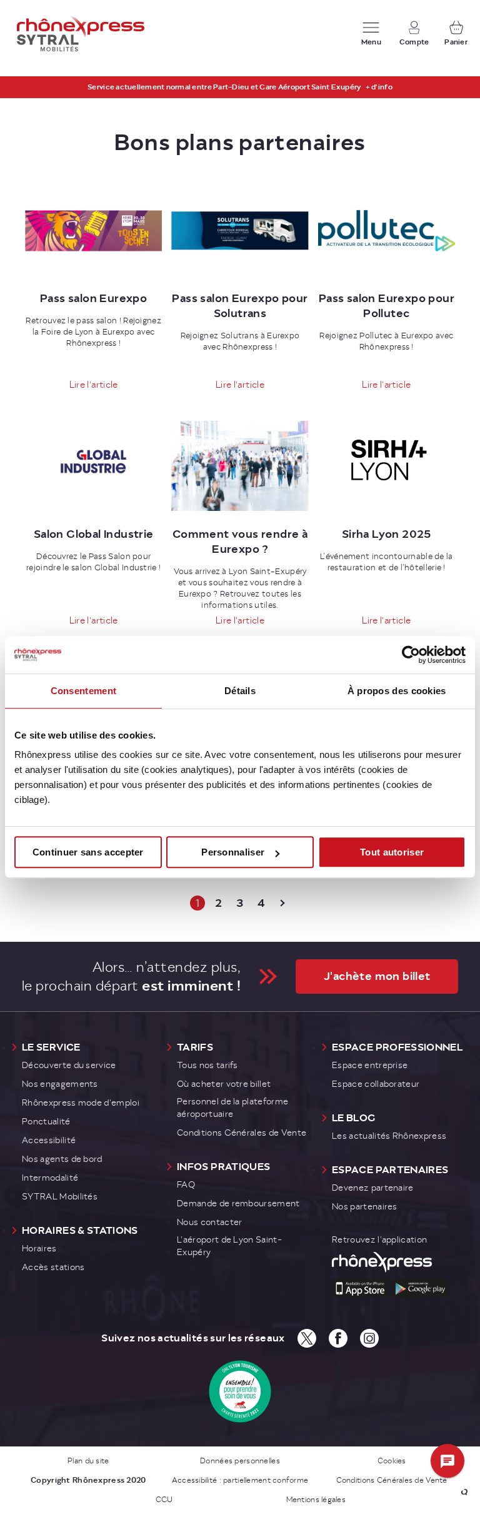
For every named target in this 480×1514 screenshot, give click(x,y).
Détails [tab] (240, 690)
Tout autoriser (392, 852)
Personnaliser (232, 852)
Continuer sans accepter (88, 852)
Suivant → (282, 903)
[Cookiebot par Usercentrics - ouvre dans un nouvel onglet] (411, 654)
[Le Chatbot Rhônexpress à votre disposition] (448, 1461)
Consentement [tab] (84, 690)
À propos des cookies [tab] (397, 690)
